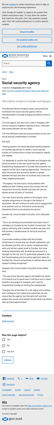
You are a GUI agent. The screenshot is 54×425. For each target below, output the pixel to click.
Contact (27, 390)
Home (4, 72)
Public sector (35, 91)
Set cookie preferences (27, 46)
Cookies (37, 390)
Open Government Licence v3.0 (39, 406)
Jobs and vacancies (26, 395)
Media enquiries (8, 321)
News (11, 72)
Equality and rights (22, 91)
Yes (8, 339)
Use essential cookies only (27, 40)
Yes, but (10, 351)
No (8, 345)
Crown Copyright (8, 395)
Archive (18, 390)
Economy (10, 91)
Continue (7, 360)
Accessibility (7, 390)
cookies (12, 4)
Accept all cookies (27, 32)
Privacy (40, 395)
